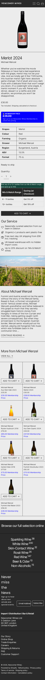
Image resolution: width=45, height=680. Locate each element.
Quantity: (5, 171)
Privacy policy (35, 668)
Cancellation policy (25, 673)
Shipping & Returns (10, 648)
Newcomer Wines (15, 665)
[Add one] (11, 176)
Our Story (5, 636)
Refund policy (23, 668)
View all (5, 356)
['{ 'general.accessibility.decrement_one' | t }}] (2, 176)
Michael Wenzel (8, 62)
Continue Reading (11, 335)
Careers (5, 645)
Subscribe (37, 603)
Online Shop (7, 639)
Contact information (8, 673)
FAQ (3, 651)
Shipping (15, 106)
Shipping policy (21, 670)
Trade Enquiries (8, 642)
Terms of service (7, 670)
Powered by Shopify (9, 668)
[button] (38, 3)
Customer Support (10, 654)
